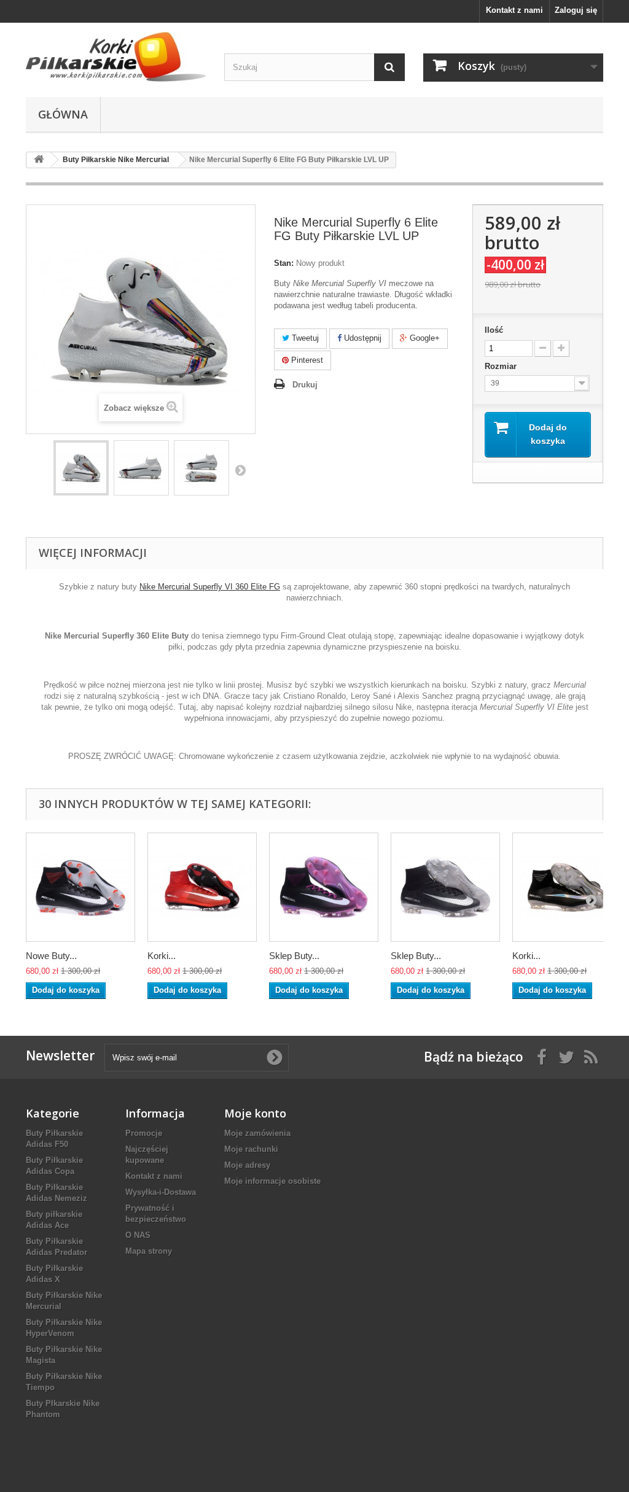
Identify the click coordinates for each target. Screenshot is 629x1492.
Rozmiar (502, 366)
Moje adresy (247, 1165)
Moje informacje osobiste (272, 1181)
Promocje (143, 1133)
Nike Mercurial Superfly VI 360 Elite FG (209, 586)
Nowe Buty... (51, 955)
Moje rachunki (251, 1149)
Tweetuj (304, 338)
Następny (240, 470)
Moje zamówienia (257, 1133)
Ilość (494, 330)
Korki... (161, 955)
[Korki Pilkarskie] (116, 57)
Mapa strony (148, 1251)
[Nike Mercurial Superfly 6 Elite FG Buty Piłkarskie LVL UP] (81, 468)
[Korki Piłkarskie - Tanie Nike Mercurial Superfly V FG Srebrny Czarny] (567, 887)
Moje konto (255, 1113)
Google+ (423, 338)
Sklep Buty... (294, 955)
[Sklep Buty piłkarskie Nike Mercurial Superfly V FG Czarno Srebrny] (445, 887)
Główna (63, 114)
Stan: (284, 263)
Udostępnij (361, 338)
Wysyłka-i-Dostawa (160, 1192)
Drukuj (305, 384)
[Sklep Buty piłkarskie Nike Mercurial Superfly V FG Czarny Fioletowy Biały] (323, 887)
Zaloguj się (576, 10)
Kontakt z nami (514, 10)
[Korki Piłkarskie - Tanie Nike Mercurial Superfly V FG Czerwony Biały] (202, 887)
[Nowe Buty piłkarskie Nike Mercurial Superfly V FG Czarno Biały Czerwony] (80, 887)
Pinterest (306, 360)
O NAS (137, 1235)
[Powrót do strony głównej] (38, 160)
